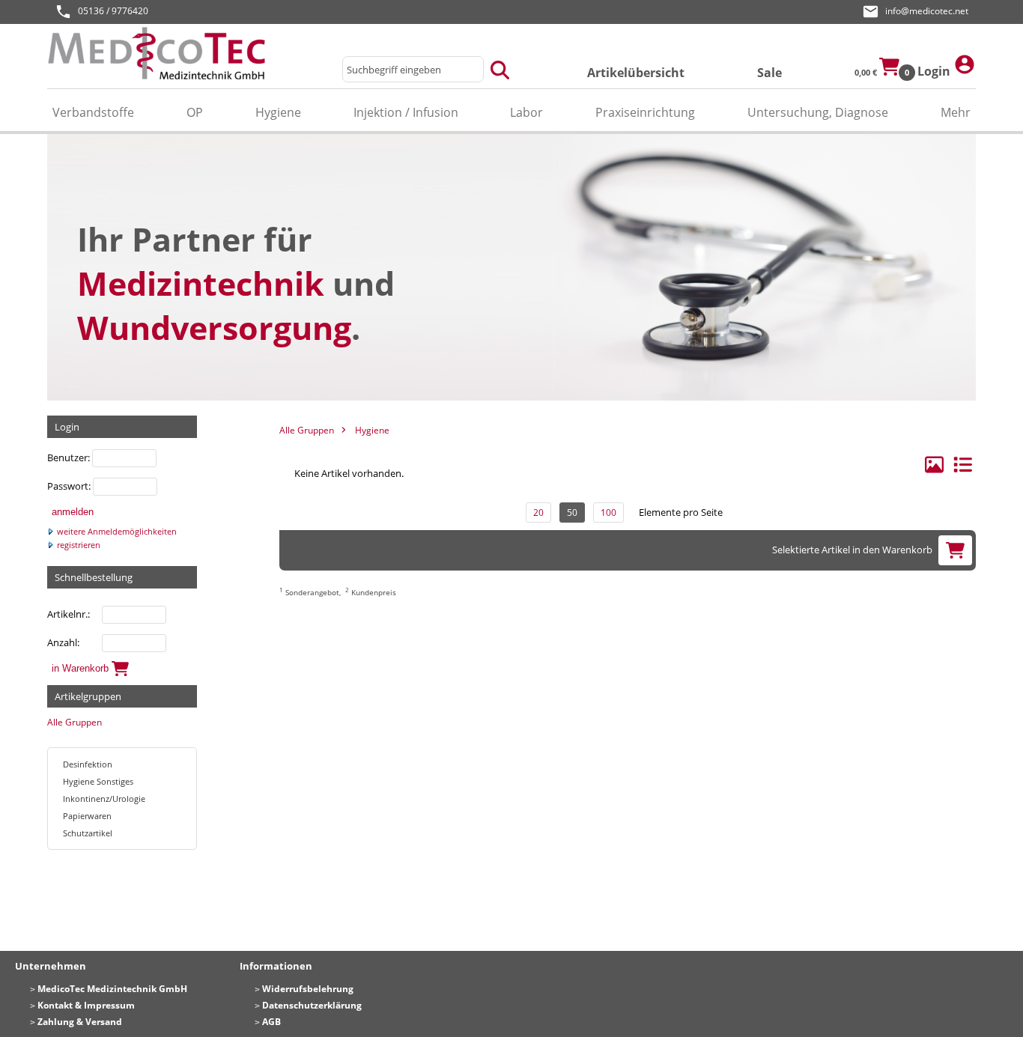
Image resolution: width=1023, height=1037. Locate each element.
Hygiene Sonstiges (98, 781)
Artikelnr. (67, 614)
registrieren (77, 545)
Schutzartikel (87, 833)
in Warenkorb (82, 667)
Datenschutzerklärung (312, 1005)
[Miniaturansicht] (935, 470)
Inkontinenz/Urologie (104, 798)
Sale (769, 72)
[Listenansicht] (962, 470)
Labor (526, 112)
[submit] (500, 69)
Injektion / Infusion (405, 112)
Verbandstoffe (93, 112)
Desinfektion (87, 764)
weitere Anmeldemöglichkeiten (116, 531)
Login (935, 71)
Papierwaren (87, 815)
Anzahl (62, 642)
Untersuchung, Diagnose (817, 112)
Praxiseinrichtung (645, 112)
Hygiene (278, 112)
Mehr (956, 112)
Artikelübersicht (635, 72)
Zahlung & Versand (79, 1021)
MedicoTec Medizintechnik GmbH (112, 988)
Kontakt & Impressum (86, 1005)
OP (194, 112)
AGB (271, 1021)
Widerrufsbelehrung (307, 988)
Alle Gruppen (74, 722)
